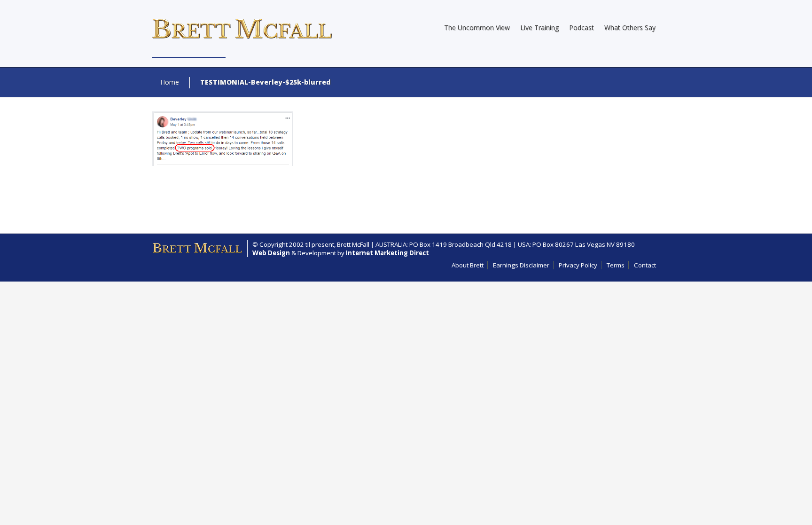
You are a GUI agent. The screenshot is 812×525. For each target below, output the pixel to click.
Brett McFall (353, 244)
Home (169, 82)
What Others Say (630, 27)
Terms (616, 265)
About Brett (468, 265)
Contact (645, 265)
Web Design (271, 253)
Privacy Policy (578, 265)
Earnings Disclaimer (521, 265)
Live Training (539, 27)
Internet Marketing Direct (387, 253)
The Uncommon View (477, 27)
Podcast (581, 27)
